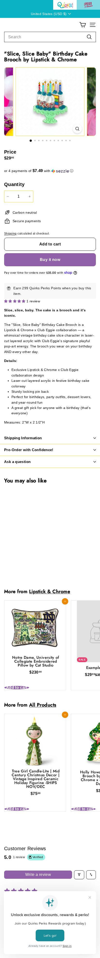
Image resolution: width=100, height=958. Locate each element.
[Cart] (82, 25)
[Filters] (79, 874)
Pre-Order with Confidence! (28, 450)
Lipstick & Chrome (49, 591)
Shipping (10, 233)
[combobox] (50, 37)
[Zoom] (77, 128)
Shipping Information (23, 438)
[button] (50, 171)
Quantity (14, 184)
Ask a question (17, 462)
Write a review (38, 874)
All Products (42, 704)
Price (10, 152)
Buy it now (50, 260)
